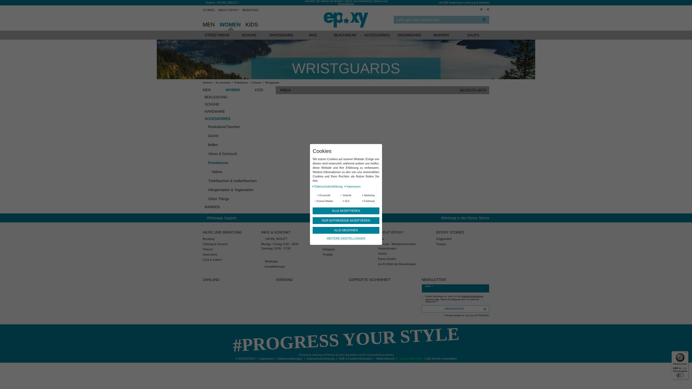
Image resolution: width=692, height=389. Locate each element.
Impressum (354, 186)
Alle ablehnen (346, 230)
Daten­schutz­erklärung (328, 186)
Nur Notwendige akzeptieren (346, 220)
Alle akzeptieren (346, 210)
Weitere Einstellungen (346, 238)
